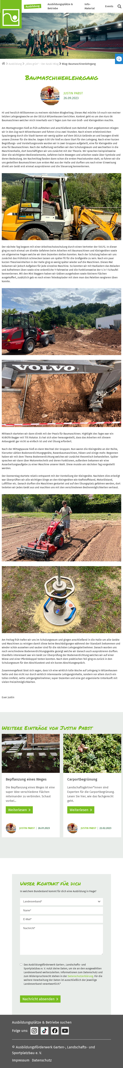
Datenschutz (42, 1060)
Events (109, 6)
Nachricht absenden (38, 999)
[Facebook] (55, 1031)
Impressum (20, 1060)
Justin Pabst (73, 93)
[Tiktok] (44, 1031)
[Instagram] (34, 1031)
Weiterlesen (17, 810)
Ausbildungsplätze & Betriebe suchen (42, 1022)
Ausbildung (33, 6)
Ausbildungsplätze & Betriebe (60, 6)
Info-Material (90, 6)
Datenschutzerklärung (80, 976)
